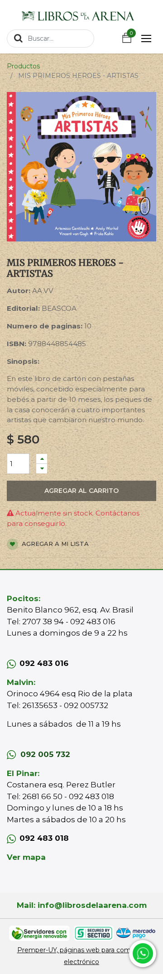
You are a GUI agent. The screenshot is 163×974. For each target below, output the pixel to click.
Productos (23, 66)
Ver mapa (26, 857)
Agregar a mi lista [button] (54, 543)
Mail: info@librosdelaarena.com (82, 905)
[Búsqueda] (18, 38)
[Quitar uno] (41, 468)
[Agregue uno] (41, 458)
